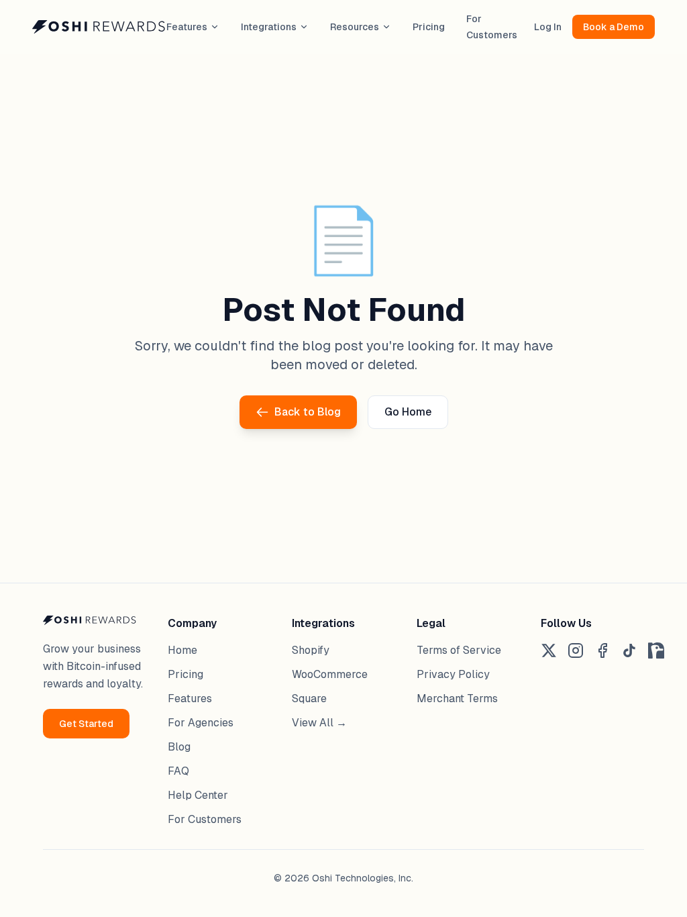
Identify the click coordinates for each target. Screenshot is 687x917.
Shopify (310, 650)
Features (186, 27)
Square (309, 698)
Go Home (407, 412)
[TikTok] (629, 650)
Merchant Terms (457, 698)
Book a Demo (613, 27)
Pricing (429, 27)
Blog (179, 747)
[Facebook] (602, 650)
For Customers (205, 819)
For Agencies (200, 723)
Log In (548, 27)
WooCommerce (330, 674)
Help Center (198, 795)
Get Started (86, 724)
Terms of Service (459, 650)
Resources (354, 27)
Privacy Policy (453, 674)
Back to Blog (307, 412)
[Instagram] (576, 650)
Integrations (269, 27)
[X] (549, 650)
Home (182, 650)
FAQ (178, 771)
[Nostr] (656, 650)
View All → (319, 723)
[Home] (99, 27)
